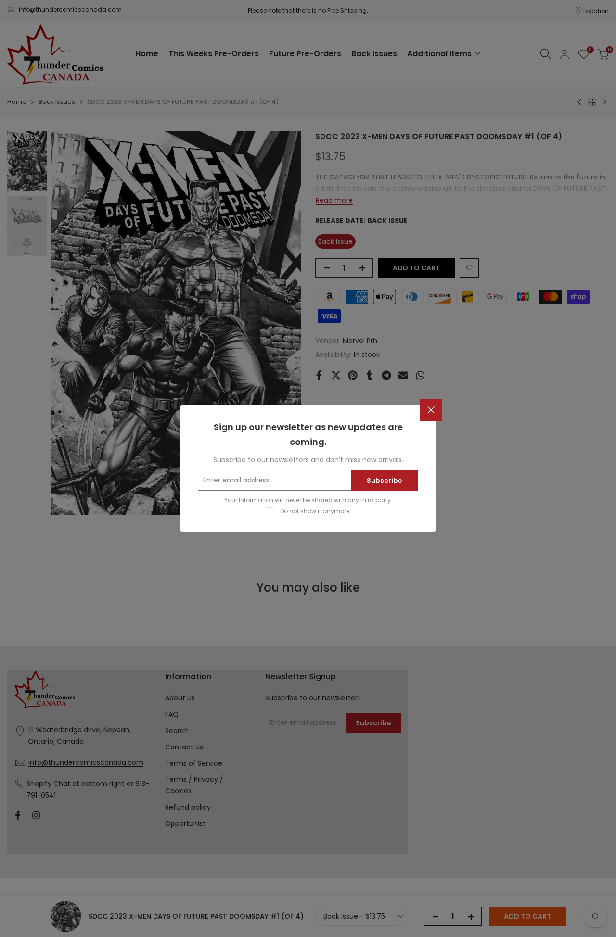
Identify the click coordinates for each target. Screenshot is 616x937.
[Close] (431, 410)
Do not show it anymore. (315, 511)
